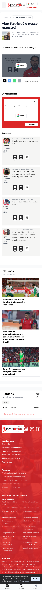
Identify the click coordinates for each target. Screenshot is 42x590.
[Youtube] (26, 429)
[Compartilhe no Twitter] (5, 81)
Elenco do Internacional (10, 484)
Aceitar (36, 579)
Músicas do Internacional (11, 487)
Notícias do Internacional (12, 448)
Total (5, 402)
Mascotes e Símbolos (30, 517)
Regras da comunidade (11, 458)
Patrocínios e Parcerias (10, 527)
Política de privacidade (11, 455)
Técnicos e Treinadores (31, 508)
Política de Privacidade (20, 581)
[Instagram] (32, 429)
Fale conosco (7, 462)
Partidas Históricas (9, 517)
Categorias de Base (9, 533)
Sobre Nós (6, 444)
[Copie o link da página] (19, 81)
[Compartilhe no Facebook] (9, 81)
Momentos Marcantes (31, 533)
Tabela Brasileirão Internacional (13, 477)
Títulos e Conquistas (30, 502)
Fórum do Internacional (11, 451)
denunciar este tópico (32, 81)
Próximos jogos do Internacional (14, 473)
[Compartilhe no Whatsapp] (14, 81)
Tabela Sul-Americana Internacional (15, 480)
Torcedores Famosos (30, 548)
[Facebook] (38, 429)
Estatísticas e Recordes (31, 521)
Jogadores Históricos (10, 508)
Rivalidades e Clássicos (31, 511)
